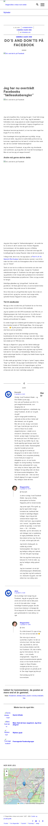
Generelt (19, 37)
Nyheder (7, 12)
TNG (24, 698)
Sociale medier (37, 696)
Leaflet (21, 803)
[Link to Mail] (42, 821)
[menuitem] (36, 4)
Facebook (12, 696)
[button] (24, 784)
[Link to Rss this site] (39, 821)
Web (30, 37)
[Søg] (36, 4)
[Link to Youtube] (36, 821)
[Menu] (41, 4)
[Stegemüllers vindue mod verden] (20, 4)
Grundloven (21, 696)
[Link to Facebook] (32, 821)
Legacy (28, 696)
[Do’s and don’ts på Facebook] (24, 68)
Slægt (26, 37)
